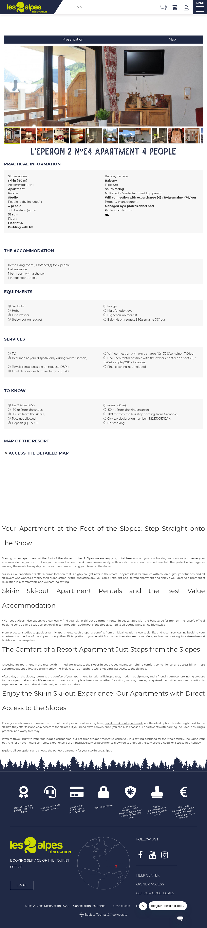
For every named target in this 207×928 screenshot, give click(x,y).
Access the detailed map (39, 453)
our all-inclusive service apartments (89, 742)
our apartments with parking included (164, 726)
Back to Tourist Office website (106, 915)
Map (172, 39)
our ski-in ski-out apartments (124, 723)
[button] (175, 7)
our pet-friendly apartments (91, 738)
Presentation (72, 39)
